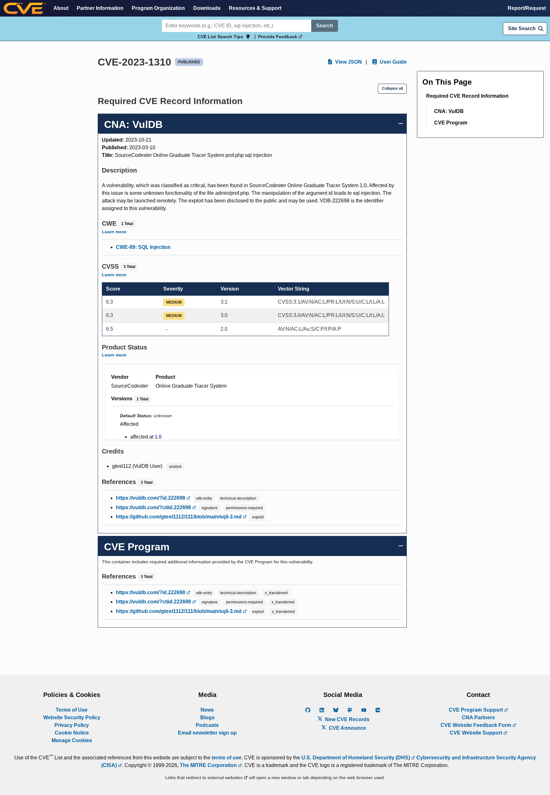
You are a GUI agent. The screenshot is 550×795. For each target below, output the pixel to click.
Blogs (207, 717)
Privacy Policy (71, 725)
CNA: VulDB (449, 111)
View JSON (348, 62)
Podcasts (207, 725)
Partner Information (100, 8)
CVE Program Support (476, 710)
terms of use (227, 757)
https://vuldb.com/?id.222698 (151, 498)
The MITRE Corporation (209, 765)
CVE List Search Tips (220, 36)
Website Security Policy (71, 717)
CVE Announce (347, 728)
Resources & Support (255, 8)
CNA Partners (478, 717)
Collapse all (392, 88)
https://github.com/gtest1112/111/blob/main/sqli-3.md (179, 516)
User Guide (392, 62)
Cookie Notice (72, 732)
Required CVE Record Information (467, 96)
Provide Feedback (278, 36)
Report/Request (527, 8)
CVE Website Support (477, 732)
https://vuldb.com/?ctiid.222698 (154, 507)
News (207, 710)
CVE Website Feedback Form (476, 725)
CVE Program (450, 122)
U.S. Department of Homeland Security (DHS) (356, 757)
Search (324, 25)
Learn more (114, 231)
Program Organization (158, 8)
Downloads (207, 8)
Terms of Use (72, 710)
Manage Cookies (72, 740)
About (60, 8)
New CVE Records (347, 719)
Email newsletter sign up (207, 732)
